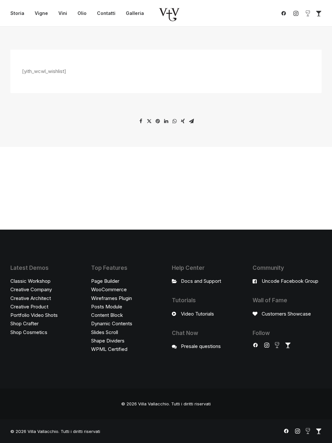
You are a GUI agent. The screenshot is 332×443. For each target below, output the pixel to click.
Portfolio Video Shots (34, 315)
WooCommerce (109, 289)
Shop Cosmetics (28, 332)
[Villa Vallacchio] (169, 13)
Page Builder (105, 281)
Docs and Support (201, 281)
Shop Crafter (24, 323)
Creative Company (31, 289)
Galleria (135, 13)
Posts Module (106, 307)
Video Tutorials (197, 314)
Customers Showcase (286, 314)
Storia (17, 13)
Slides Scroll (104, 332)
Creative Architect (30, 298)
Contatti (106, 13)
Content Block (107, 315)
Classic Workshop (30, 281)
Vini (62, 13)
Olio (82, 13)
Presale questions (201, 346)
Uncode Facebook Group (290, 281)
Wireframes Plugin (111, 298)
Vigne (41, 13)
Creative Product (29, 307)
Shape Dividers (107, 341)
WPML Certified (109, 349)
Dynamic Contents (111, 323)
